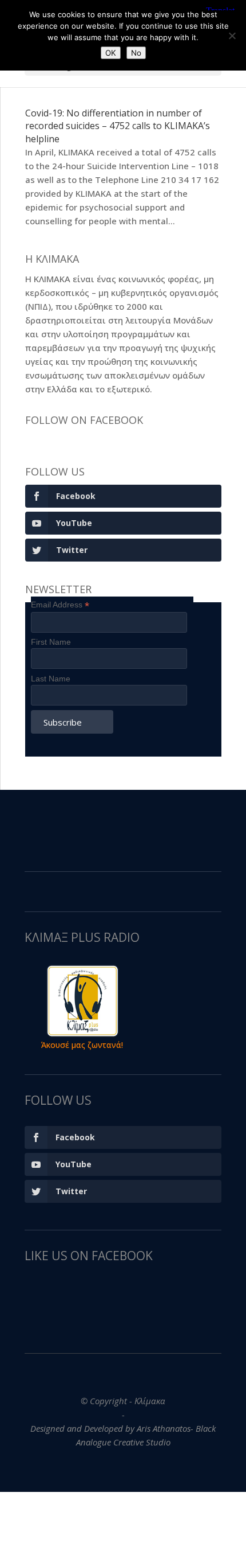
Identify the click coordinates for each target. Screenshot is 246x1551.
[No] (231, 35)
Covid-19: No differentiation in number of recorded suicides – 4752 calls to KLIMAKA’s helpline (117, 126)
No (136, 52)
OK (110, 52)
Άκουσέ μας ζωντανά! (82, 1044)
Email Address (60, 604)
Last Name (50, 678)
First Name (51, 641)
